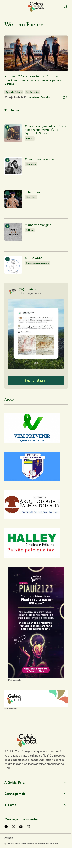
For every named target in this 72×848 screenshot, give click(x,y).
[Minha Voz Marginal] (13, 232)
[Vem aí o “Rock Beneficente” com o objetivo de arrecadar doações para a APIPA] (36, 53)
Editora (29, 138)
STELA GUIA (33, 258)
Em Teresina (32, 92)
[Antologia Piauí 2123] (36, 622)
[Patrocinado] (36, 698)
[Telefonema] (13, 199)
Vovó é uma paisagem (40, 159)
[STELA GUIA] (13, 265)
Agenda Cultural (14, 92)
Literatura (31, 164)
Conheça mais (15, 794)
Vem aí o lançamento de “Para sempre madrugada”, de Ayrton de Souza (45, 129)
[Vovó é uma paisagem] (13, 166)
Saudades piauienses (37, 263)
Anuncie (8, 837)
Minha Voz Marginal (38, 225)
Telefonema (33, 192)
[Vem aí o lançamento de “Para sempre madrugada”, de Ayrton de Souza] (13, 133)
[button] (6, 6)
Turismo (10, 805)
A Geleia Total (14, 782)
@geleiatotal (28, 289)
